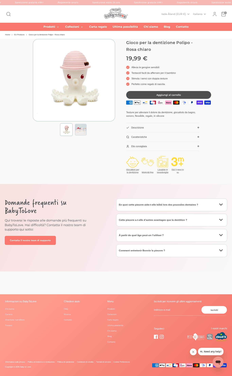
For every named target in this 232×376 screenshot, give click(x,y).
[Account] (214, 14)
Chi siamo (151, 26)
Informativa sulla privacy (15, 362)
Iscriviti (214, 310)
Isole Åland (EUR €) (173, 14)
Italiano (197, 14)
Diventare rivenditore (15, 320)
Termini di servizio (103, 362)
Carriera (8, 314)
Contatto (182, 26)
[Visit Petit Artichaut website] (196, 337)
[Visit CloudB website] (221, 337)
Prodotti (49, 26)
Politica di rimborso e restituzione (41, 362)
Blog (167, 26)
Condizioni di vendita (85, 362)
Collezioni (72, 26)
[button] (66, 129)
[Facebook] (156, 337)
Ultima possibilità (125, 26)
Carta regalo (98, 26)
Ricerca (67, 314)
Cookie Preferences (121, 362)
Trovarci (8, 325)
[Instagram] (162, 337)
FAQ (66, 309)
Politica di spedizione (65, 362)
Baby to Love (25, 367)
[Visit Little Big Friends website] (210, 337)
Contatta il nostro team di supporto (30, 240)
